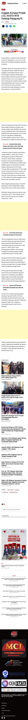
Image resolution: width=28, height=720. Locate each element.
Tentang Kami (4, 703)
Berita (3, 9)
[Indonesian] (17, 51)
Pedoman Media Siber (5, 710)
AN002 (7, 22)
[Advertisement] (14, 107)
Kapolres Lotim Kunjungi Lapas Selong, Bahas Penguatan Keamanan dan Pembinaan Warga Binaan (13, 439)
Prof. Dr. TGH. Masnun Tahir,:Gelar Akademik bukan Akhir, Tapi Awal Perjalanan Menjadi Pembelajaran (12, 473)
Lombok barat (14, 79)
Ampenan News (12, 3)
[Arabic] (5, 51)
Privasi (2, 713)
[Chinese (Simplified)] (8, 51)
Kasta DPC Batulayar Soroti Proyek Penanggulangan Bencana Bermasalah (12, 417)
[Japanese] (20, 51)
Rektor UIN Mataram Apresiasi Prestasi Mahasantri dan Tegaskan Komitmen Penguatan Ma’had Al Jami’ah (14, 482)
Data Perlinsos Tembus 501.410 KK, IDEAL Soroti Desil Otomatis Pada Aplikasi (12, 463)
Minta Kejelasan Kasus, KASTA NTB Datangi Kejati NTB (11, 376)
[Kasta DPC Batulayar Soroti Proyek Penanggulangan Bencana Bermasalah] (12, 407)
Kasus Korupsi (10, 489)
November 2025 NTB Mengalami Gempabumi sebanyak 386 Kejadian (12, 566)
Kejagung (17, 489)
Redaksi (3, 708)
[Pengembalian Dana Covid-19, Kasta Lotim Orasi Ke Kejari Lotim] (12, 387)
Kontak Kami (4, 705)
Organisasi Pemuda (13, 492)
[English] (13, 51)
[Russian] (22, 51)
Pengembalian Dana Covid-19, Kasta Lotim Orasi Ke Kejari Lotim (12, 396)
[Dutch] (10, 51)
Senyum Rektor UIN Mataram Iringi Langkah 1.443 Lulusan (12, 448)
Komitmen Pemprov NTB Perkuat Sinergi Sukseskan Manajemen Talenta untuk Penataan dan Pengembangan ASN (13, 429)
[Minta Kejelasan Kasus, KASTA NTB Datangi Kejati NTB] (12, 368)
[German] (15, 51)
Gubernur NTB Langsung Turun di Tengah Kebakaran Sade (11, 455)
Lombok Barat (18, 60)
